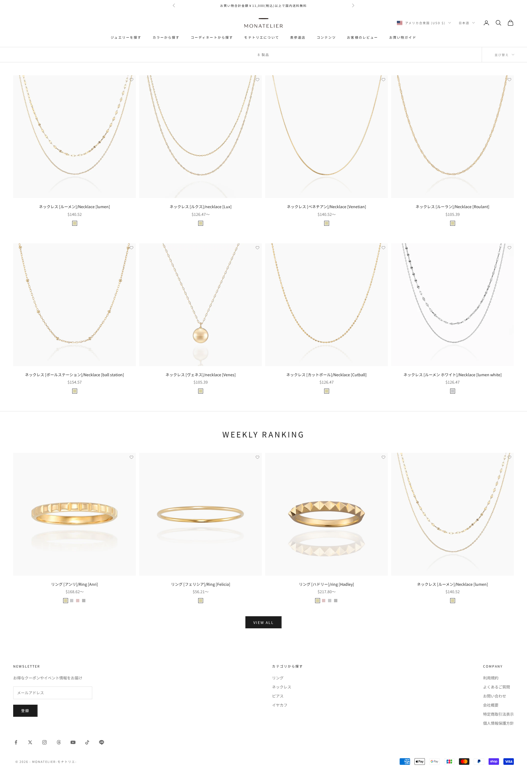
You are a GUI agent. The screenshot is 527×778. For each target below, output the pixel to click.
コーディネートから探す (212, 37)
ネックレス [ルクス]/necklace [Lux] (201, 206)
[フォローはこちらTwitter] (30, 742)
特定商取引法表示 (498, 714)
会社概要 (490, 705)
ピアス (278, 696)
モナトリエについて (261, 37)
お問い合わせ (494, 696)
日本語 (464, 23)
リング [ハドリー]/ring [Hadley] (326, 584)
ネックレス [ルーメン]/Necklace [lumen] (74, 206)
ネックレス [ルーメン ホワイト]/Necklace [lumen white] (452, 374)
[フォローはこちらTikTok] (87, 742)
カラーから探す (166, 37)
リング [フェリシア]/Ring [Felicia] (200, 584)
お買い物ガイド (402, 37)
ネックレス (281, 687)
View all (263, 622)
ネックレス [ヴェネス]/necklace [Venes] (201, 374)
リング (278, 678)
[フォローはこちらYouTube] (73, 742)
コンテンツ (326, 37)
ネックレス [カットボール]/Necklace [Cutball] (326, 374)
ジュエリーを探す (126, 37)
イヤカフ (279, 705)
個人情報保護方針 (498, 723)
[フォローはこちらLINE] (101, 742)
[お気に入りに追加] (131, 79)
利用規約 (490, 678)
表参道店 (298, 37)
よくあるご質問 (496, 687)
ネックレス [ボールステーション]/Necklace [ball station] (74, 374)
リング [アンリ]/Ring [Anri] (74, 584)
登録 (25, 710)
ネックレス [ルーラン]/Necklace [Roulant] (452, 206)
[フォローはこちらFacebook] (16, 742)
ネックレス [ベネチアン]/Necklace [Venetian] (326, 206)
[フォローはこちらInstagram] (44, 742)
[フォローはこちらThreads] (58, 742)
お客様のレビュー (362, 37)
